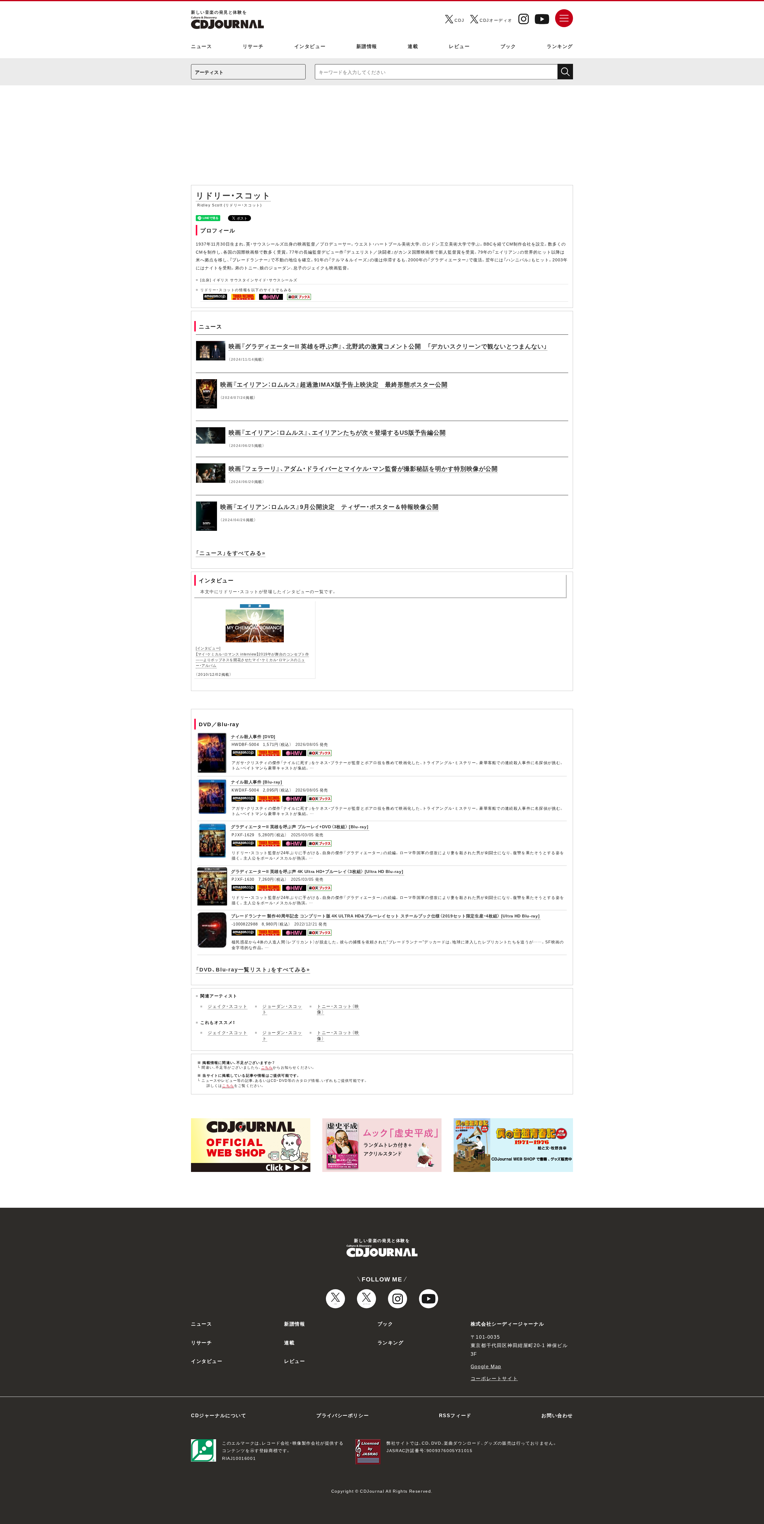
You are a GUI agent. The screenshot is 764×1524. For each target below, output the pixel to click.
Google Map (486, 1366)
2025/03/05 (302, 834)
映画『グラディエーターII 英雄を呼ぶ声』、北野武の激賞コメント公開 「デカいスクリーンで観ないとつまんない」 (388, 346)
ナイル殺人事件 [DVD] (253, 736)
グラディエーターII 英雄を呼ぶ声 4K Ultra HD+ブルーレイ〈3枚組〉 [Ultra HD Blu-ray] (317, 871)
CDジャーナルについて (219, 1415)
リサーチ (253, 46)
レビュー (459, 46)
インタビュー (310, 46)
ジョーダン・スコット (282, 1009)
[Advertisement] (382, 138)
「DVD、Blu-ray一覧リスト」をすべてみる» (253, 969)
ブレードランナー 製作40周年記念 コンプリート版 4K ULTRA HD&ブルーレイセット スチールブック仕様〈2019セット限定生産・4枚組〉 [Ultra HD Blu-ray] (385, 916)
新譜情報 (366, 46)
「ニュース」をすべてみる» (230, 553)
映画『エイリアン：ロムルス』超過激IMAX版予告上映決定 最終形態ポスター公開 (334, 384)
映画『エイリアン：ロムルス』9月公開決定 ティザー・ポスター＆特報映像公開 (329, 506)
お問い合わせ (557, 1415)
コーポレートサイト (494, 1378)
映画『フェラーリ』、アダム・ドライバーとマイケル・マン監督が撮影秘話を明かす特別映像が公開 (363, 468)
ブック (508, 46)
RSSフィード (455, 1415)
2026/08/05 (306, 744)
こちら (267, 1067)
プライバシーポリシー (342, 1415)
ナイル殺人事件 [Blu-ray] (256, 782)
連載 (413, 46)
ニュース (201, 46)
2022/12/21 (305, 924)
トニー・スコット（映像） (338, 1009)
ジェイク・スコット (227, 1006)
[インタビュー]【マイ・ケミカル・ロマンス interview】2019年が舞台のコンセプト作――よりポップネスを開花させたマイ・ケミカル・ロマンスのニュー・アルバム (252, 656)
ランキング (560, 46)
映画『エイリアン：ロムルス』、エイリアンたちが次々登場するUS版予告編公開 (337, 432)
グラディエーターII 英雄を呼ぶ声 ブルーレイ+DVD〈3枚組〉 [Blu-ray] (299, 826)
